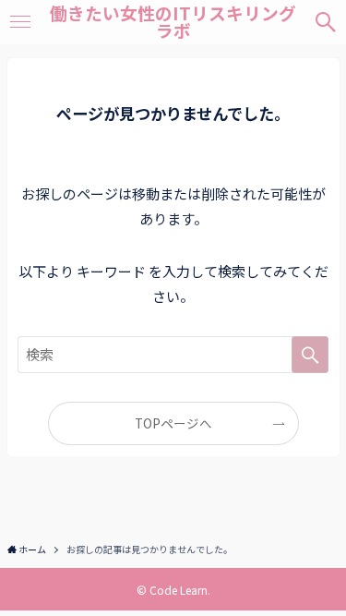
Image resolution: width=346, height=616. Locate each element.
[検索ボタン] (326, 22)
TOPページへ (173, 423)
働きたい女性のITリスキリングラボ (173, 22)
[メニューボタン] (20, 22)
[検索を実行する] (310, 354)
